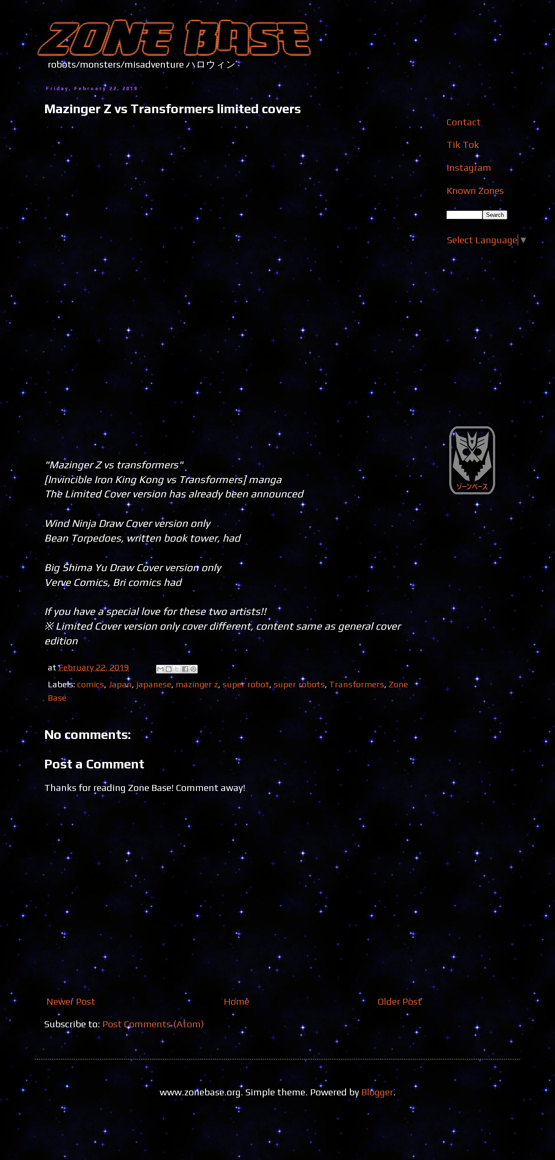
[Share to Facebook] (185, 669)
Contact (464, 121)
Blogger (377, 1092)
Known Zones (475, 190)
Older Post (400, 1001)
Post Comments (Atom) (153, 1023)
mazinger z (197, 684)
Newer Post (70, 1001)
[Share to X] (177, 669)
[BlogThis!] (168, 669)
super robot (245, 684)
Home (236, 1001)
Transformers (356, 684)
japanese (153, 684)
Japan (120, 684)
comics (90, 684)
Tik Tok (463, 144)
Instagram (469, 167)
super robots (299, 684)
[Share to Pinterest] (193, 669)
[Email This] (160, 669)
